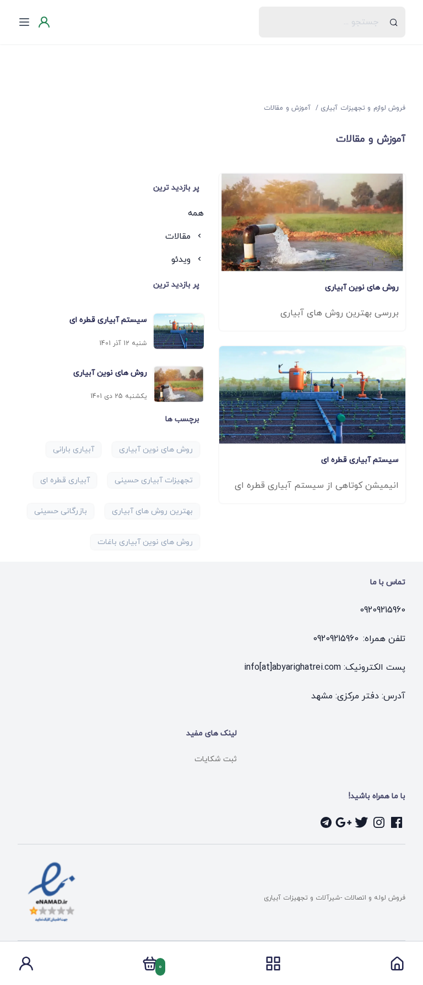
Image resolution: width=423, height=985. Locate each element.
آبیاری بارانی (73, 449)
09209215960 (382, 610)
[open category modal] (273, 963)
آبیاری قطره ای (65, 480)
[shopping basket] (149, 966)
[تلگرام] (326, 822)
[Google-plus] (343, 822)
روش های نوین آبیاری (156, 449)
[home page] (397, 966)
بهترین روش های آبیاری (152, 511)
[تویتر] (361, 822)
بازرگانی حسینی (60, 511)
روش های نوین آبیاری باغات (145, 542)
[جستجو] (394, 22)
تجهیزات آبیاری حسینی (154, 480)
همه (196, 213)
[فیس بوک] (396, 822)
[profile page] (26, 966)
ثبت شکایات (215, 759)
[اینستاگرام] (379, 822)
